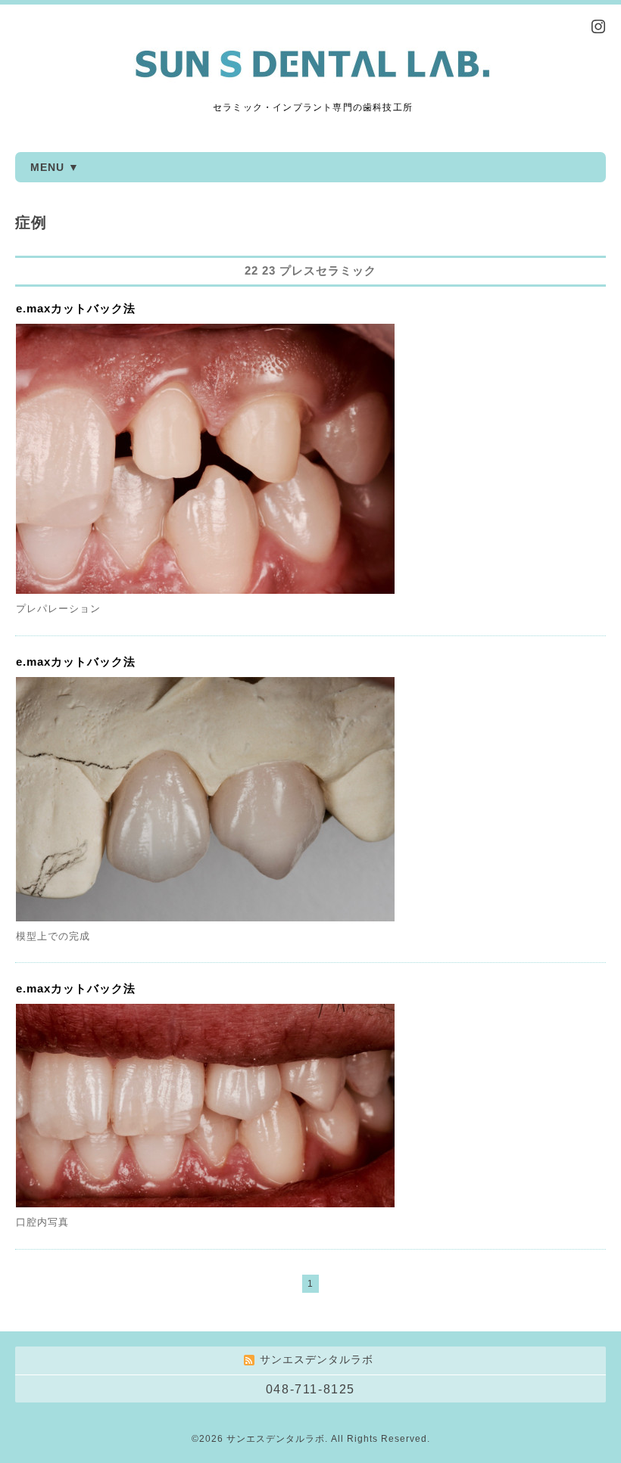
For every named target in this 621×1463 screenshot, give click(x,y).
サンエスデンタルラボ (275, 1438)
